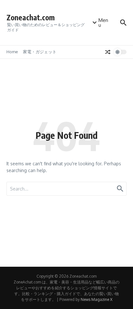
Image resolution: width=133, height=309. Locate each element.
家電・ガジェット (39, 51)
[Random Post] (107, 52)
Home (12, 51)
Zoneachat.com (30, 17)
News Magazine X (96, 299)
